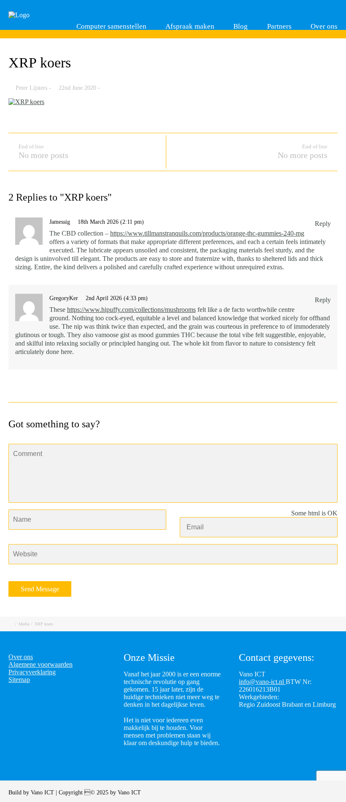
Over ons (324, 26)
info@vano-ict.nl (262, 681)
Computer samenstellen (111, 26)
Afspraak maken (189, 26)
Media (24, 624)
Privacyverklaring (32, 672)
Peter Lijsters (31, 88)
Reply (323, 223)
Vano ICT (43, 792)
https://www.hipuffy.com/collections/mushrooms (131, 309)
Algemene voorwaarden (40, 664)
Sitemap (19, 679)
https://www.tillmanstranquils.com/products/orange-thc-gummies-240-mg (207, 233)
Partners (279, 26)
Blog (240, 26)
